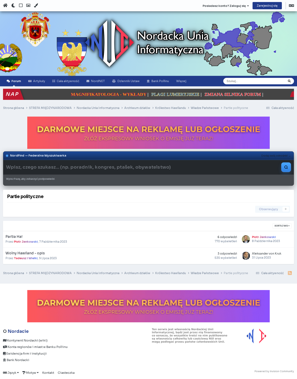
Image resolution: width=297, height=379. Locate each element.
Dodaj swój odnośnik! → (276, 155)
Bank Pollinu (160, 81)
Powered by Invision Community (274, 371)
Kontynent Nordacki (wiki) (26, 340)
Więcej (181, 81)
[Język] (291, 6)
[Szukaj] (289, 81)
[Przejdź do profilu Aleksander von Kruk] (246, 256)
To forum (273, 80)
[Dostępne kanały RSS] (290, 273)
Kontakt (48, 373)
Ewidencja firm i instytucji (26, 353)
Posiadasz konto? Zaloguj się (225, 6)
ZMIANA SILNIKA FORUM (191, 94)
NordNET (98, 81)
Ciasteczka (66, 373)
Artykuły (39, 81)
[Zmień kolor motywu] (36, 5)
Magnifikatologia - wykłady (67, 94)
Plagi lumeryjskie (134, 94)
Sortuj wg (281, 225)
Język (12, 373)
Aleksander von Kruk (266, 253)
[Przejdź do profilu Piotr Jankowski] (246, 239)
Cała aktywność (68, 81)
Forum (16, 81)
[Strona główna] (5, 5)
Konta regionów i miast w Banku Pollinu (37, 347)
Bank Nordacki (17, 360)
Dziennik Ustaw (128, 81)
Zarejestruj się (267, 5)
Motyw (31, 373)
